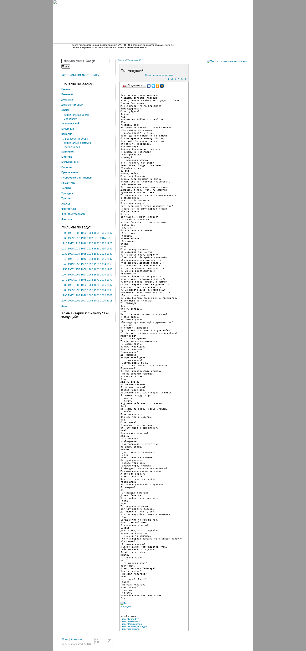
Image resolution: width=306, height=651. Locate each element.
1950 (77, 264)
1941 (71, 259)
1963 (109, 269)
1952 (90, 264)
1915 (109, 238)
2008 (90, 300)
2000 (90, 295)
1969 (97, 274)
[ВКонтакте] (149, 86)
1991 (84, 290)
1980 (64, 285)
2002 (103, 295)
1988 (64, 290)
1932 (64, 253)
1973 (71, 279)
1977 (97, 279)
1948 (64, 264)
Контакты (76, 639)
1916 (64, 243)
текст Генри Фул (130, 619)
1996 (64, 295)
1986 (103, 285)
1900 (64, 233)
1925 (71, 248)
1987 (109, 285)
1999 (84, 295)
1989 (71, 290)
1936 (90, 253)
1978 (103, 279)
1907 (109, 233)
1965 (71, 274)
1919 (84, 243)
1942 (77, 259)
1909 (71, 238)
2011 (109, 300)
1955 (109, 264)
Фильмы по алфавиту (80, 75)
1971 (109, 274)
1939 (109, 253)
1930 (103, 248)
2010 (103, 300)
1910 (77, 238)
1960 (90, 269)
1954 (103, 264)
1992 (90, 290)
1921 (97, 243)
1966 (77, 274)
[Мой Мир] (162, 86)
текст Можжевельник (133, 624)
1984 (90, 285)
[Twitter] (153, 86)
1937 (97, 253)
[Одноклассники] (157, 86)
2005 (71, 300)
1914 (103, 238)
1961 (97, 269)
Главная (122, 60)
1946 (103, 259)
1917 (71, 243)
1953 (97, 264)
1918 (77, 243)
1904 (90, 233)
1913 (96, 238)
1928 (90, 248)
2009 (97, 300)
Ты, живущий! (134, 60)
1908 (64, 238)
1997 (71, 295)
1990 (77, 290)
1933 (71, 253)
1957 (71, 269)
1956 (64, 269)
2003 (109, 295)
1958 (77, 269)
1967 (84, 274)
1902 (77, 233)
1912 (90, 238)
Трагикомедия (71, 147)
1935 (84, 253)
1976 (90, 279)
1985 (97, 285)
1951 (84, 264)
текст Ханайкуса (130, 629)
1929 (97, 248)
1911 (83, 238)
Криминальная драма (76, 114)
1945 (97, 259)
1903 (84, 233)
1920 (90, 243)
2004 (64, 300)
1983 (84, 285)
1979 (109, 279)
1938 (103, 253)
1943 (84, 259)
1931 (109, 248)
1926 (77, 248)
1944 (90, 259)
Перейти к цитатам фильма (159, 75)
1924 (64, 248)
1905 (97, 233)
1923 (109, 243)
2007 (84, 300)
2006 (77, 300)
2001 (97, 295)
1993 (97, 290)
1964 (64, 274)
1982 (77, 285)
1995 (109, 290)
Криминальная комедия (77, 142)
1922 (103, 243)
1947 (109, 259)
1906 (103, 233)
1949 (71, 264)
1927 (84, 248)
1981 (71, 285)
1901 (71, 233)
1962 (103, 269)
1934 (77, 253)
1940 (64, 259)
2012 (64, 305)
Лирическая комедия (75, 138)
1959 (84, 269)
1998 (77, 295)
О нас (65, 639)
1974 (77, 279)
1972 (64, 279)
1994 (103, 290)
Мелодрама (70, 119)
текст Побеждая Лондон (134, 626)
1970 (103, 274)
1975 (84, 279)
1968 (90, 274)
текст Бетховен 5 (131, 621)
